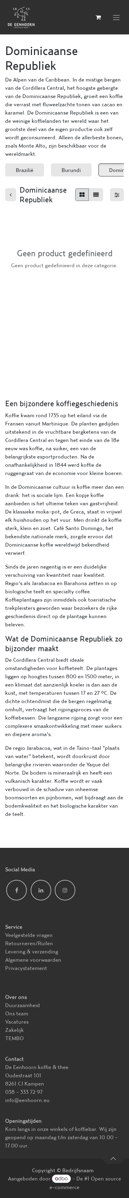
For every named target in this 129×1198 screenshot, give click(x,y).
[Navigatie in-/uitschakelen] (116, 17)
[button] (113, 1158)
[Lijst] (96, 194)
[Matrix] (82, 194)
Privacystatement (26, 968)
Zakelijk (14, 1030)
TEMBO (14, 1038)
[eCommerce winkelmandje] (98, 17)
